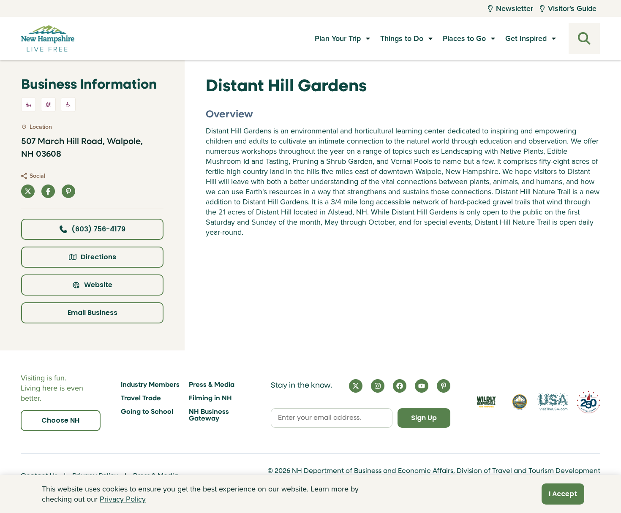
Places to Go (464, 38)
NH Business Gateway (209, 415)
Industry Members (150, 385)
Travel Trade (141, 398)
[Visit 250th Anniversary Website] (588, 402)
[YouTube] (421, 386)
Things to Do (401, 38)
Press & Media (211, 385)
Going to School (147, 412)
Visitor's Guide (572, 8)
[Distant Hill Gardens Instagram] (68, 191)
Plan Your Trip (338, 38)
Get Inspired (526, 38)
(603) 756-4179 (98, 229)
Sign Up (424, 418)
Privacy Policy (123, 499)
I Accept (563, 494)
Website (98, 285)
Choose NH (60, 420)
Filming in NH (210, 398)
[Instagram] (377, 386)
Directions (98, 257)
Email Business (92, 313)
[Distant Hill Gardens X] (28, 191)
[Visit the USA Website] (553, 402)
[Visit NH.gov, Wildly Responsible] (486, 401)
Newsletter (514, 8)
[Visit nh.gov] (519, 402)
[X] (355, 386)
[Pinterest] (443, 386)
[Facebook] (399, 386)
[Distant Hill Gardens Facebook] (48, 191)
